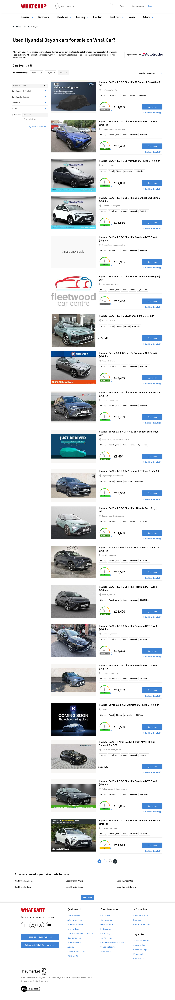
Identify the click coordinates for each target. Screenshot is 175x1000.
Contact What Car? (141, 924)
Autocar (71, 947)
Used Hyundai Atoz (125, 880)
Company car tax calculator (112, 942)
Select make (21, 90)
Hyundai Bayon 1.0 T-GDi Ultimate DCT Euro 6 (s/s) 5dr (129, 704)
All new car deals (75, 920)
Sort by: (142, 73)
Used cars (62, 17)
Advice (146, 17)
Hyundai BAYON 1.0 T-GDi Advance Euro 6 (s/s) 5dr (126, 315)
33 (109, 861)
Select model (21, 97)
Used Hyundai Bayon (23, 887)
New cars (43, 17)
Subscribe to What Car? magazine (40, 945)
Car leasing (105, 933)
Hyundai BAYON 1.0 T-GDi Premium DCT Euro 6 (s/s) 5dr (129, 160)
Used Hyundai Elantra (126, 887)
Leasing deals (73, 929)
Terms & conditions (141, 940)
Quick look (152, 107)
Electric (97, 17)
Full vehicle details (150, 112)
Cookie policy (139, 945)
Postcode (17, 115)
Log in (151, 6)
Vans (122, 6)
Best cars (115, 17)
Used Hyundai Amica (74, 880)
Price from (16, 103)
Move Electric (73, 956)
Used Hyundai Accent (23, 880)
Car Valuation (106, 938)
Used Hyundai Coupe (74, 887)
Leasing (80, 17)
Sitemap (137, 920)
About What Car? (140, 915)
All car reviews (74, 915)
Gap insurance (106, 924)
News (131, 17)
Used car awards (74, 942)
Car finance (105, 915)
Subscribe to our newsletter (40, 937)
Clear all (63, 73)
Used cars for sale (75, 924)
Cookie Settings (140, 949)
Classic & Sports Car (76, 951)
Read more (87, 897)
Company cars (137, 6)
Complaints (138, 958)
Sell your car (105, 929)
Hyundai (35, 73)
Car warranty (106, 920)
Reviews (25, 17)
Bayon (49, 73)
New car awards (74, 938)
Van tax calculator (108, 947)
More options (38, 126)
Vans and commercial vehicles (81, 933)
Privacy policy (139, 954)
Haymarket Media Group (81, 977)
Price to (15, 108)
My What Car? (106, 951)
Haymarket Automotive (49, 977)
